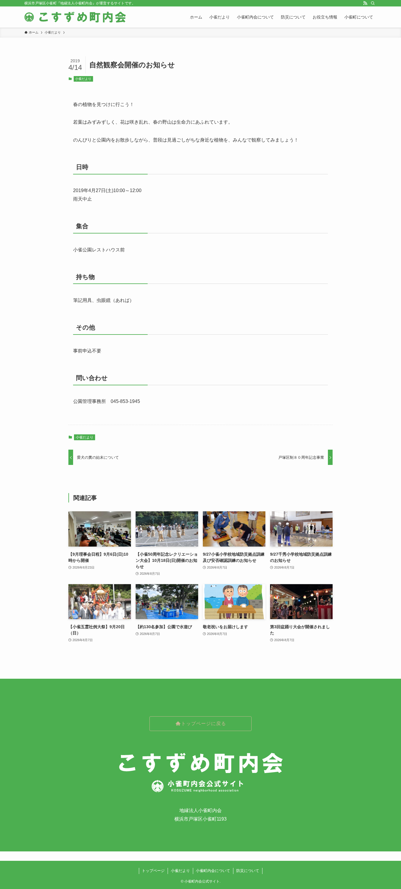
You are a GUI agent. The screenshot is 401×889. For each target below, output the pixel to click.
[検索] (373, 3)
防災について (247, 870)
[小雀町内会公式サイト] (75, 17)
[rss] (365, 3)
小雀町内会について (213, 870)
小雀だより (83, 78)
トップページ (153, 870)
